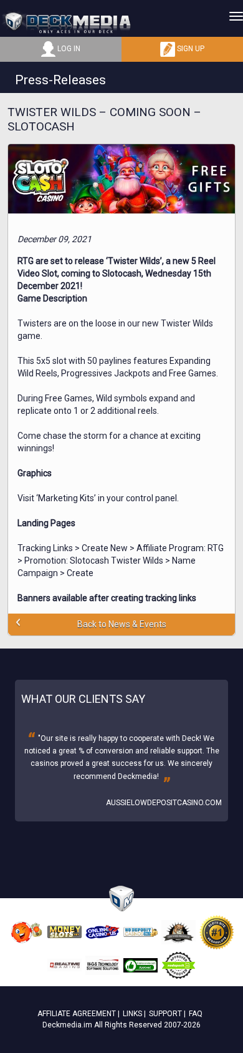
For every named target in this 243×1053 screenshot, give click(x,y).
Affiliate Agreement (76, 1013)
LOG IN (67, 48)
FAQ (195, 1013)
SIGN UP (189, 48)
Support (165, 1013)
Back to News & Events (121, 624)
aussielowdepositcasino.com (164, 802)
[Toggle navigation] (236, 16)
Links (132, 1013)
